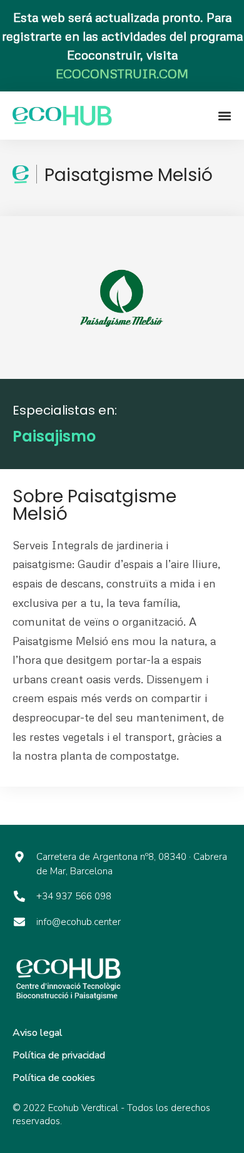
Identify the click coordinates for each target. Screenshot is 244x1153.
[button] (225, 115)
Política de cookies (54, 1078)
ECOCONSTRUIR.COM (122, 73)
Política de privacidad (59, 1055)
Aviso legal (38, 1033)
